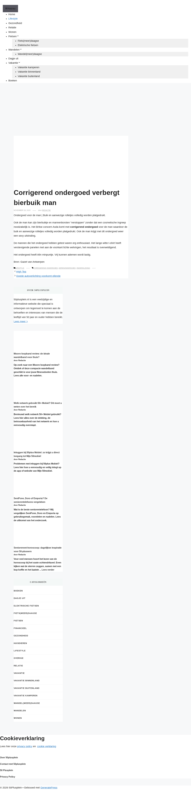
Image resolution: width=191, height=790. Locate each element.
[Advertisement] (95, 106)
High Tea (21, 271)
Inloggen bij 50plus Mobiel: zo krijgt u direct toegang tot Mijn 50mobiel (37, 454)
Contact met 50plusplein (13, 764)
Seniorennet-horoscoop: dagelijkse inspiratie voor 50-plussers (38, 550)
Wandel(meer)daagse (30, 54)
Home (11, 14)
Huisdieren (20, 643)
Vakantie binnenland (29, 71)
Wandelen (14, 49)
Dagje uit (13, 58)
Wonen (12, 32)
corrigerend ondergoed (46, 268)
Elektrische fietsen (28, 45)
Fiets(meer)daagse (28, 40)
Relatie (12, 27)
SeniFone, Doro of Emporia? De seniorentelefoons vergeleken (30, 500)
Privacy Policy (7, 777)
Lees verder (48, 570)
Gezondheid (15, 23)
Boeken (12, 80)
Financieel (20, 628)
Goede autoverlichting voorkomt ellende (38, 276)
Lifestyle (13, 18)
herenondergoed (67, 268)
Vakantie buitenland (29, 76)
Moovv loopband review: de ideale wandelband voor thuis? (32, 355)
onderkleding (83, 268)
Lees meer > (21, 321)
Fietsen (12, 36)
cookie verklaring (46, 746)
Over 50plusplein (9, 757)
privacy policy (24, 746)
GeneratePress (48, 787)
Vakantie (13, 62)
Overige (18, 658)
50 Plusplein (6, 770)
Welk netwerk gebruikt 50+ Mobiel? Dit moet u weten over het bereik (38, 405)
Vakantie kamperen (28, 67)
